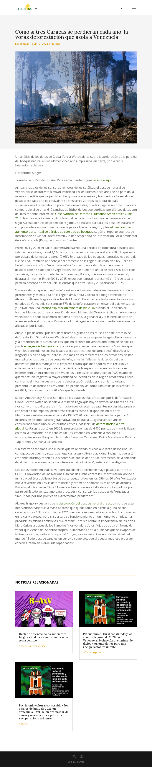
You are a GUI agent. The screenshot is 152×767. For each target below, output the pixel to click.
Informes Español (92, 652)
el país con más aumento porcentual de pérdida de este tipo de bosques (73, 229)
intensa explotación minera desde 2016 (68, 308)
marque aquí (102, 180)
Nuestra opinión (37, 646)
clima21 (24, 43)
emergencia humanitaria (41, 346)
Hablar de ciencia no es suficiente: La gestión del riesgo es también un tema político (43, 637)
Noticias (56, 43)
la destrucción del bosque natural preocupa (86, 503)
